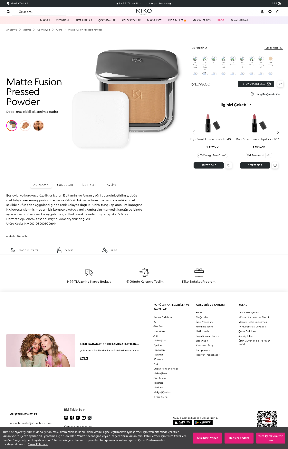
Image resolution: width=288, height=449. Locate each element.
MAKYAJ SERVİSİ (202, 20)
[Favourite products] (270, 12)
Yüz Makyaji (43, 29)
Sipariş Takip (245, 335)
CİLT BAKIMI (62, 20)
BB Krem (158, 359)
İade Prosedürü (205, 321)
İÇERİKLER (89, 184)
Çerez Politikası (38, 444)
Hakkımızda (202, 331)
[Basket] (278, 12)
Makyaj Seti (160, 340)
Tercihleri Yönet (207, 438)
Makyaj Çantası (162, 392)
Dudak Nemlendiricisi (165, 368)
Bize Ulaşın (202, 340)
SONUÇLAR (65, 184)
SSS (274, 3)
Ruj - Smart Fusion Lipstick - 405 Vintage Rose (212, 139)
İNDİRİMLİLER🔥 (177, 20)
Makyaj (27, 29)
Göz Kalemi (159, 378)
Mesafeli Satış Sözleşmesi (252, 321)
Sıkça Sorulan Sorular (208, 335)
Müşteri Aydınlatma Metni (253, 317)
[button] (11, 125)
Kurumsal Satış (204, 345)
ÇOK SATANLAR (107, 20)
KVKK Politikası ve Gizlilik (252, 326)
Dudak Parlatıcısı (162, 317)
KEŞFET (84, 358)
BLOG (220, 20)
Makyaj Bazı (160, 373)
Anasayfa (11, 29)
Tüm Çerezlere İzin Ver (270, 438)
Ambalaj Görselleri (18, 236)
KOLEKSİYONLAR (131, 20)
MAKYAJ (45, 20)
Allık (155, 335)
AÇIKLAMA (41, 184)
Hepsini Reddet (239, 438)
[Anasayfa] (144, 11)
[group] (212, 140)
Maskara (158, 387)
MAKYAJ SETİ (154, 20)
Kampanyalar (203, 350)
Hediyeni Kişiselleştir (207, 354)
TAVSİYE (111, 184)
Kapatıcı (158, 354)
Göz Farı (158, 326)
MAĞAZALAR (19, 3)
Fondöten (159, 331)
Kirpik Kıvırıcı (160, 396)
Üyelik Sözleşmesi (248, 312)
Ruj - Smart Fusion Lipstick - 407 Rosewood (259, 139)
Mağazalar (202, 317)
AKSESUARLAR (84, 20)
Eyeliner (158, 345)
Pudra (59, 29)
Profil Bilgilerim (204, 326)
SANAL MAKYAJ (239, 20)
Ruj (155, 321)
